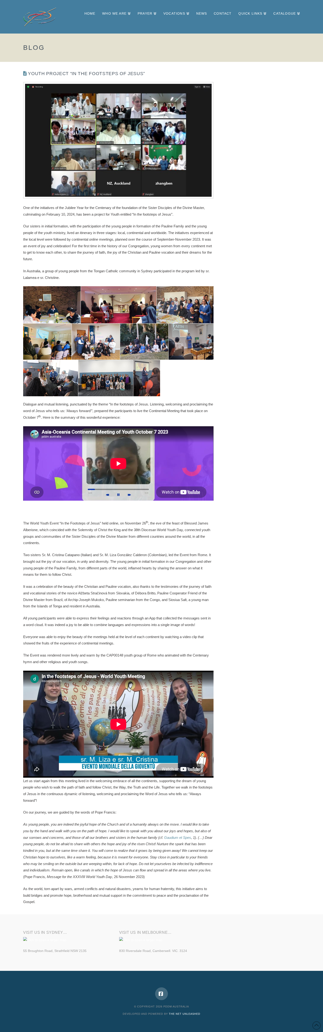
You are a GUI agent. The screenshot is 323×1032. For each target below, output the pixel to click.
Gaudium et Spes (177, 838)
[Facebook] (161, 993)
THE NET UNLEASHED (184, 1013)
